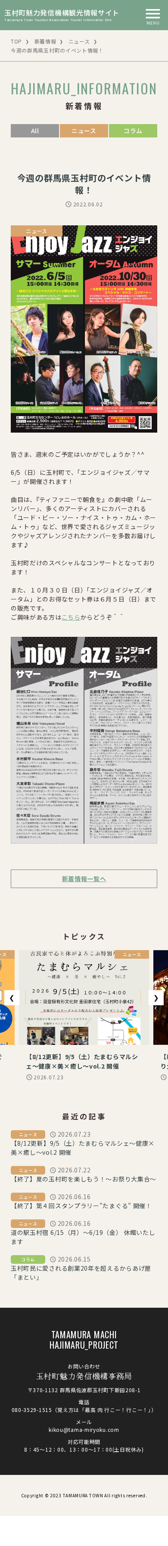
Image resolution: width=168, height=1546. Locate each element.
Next (156, 997)
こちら (71, 617)
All (35, 130)
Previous (11, 997)
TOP (16, 41)
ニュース (79, 41)
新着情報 (45, 41)
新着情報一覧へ (84, 878)
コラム (133, 130)
